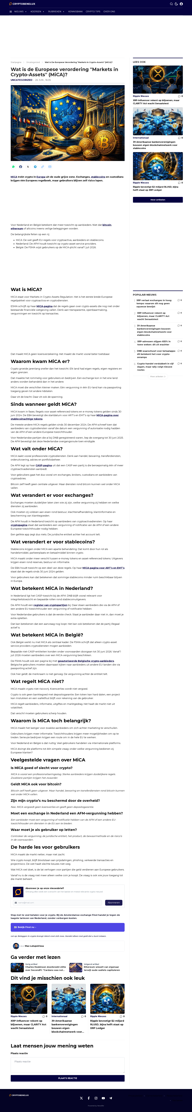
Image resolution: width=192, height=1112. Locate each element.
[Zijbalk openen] (10, 11)
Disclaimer (177, 1100)
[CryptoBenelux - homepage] (22, 3)
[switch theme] (176, 4)
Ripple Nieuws (19, 1016)
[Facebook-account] (88, 1098)
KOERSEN (36, 11)
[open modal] (181, 3)
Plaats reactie (67, 1078)
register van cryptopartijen (50, 605)
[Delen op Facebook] (20, 166)
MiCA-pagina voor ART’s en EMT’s (103, 568)
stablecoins (98, 176)
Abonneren (114, 902)
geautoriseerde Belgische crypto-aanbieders (86, 661)
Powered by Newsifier (96, 1106)
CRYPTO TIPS (93, 11)
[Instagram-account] (96, 1098)
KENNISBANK (75, 11)
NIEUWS (19, 11)
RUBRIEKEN (54, 11)
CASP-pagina (44, 465)
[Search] (171, 3)
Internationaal (59, 1016)
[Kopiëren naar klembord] (42, 166)
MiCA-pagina (45, 306)
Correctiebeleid (154, 1096)
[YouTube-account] (103, 1098)
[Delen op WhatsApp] (13, 166)
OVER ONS (109, 11)
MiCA (14, 176)
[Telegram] (35, 166)
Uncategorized (21, 80)
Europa (41, 176)
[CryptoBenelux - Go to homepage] (19, 1095)
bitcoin (107, 225)
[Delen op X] (28, 166)
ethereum (17, 228)
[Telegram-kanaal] (110, 1098)
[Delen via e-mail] (50, 166)
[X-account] (81, 1098)
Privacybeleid (135, 1096)
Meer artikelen (158, 200)
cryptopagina (19, 525)
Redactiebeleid (174, 1096)
